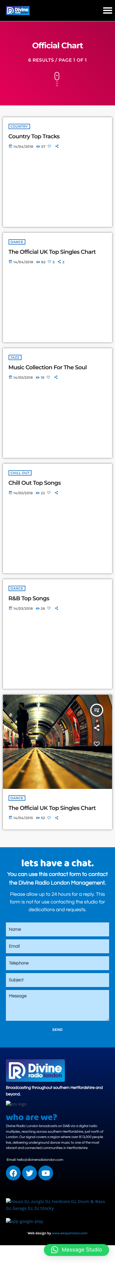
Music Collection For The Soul (48, 367)
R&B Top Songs (29, 598)
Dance (17, 242)
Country (19, 126)
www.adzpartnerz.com (70, 1233)
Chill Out (20, 473)
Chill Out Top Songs (35, 482)
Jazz (15, 357)
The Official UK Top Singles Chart (52, 251)
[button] (107, 10)
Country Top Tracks (34, 136)
